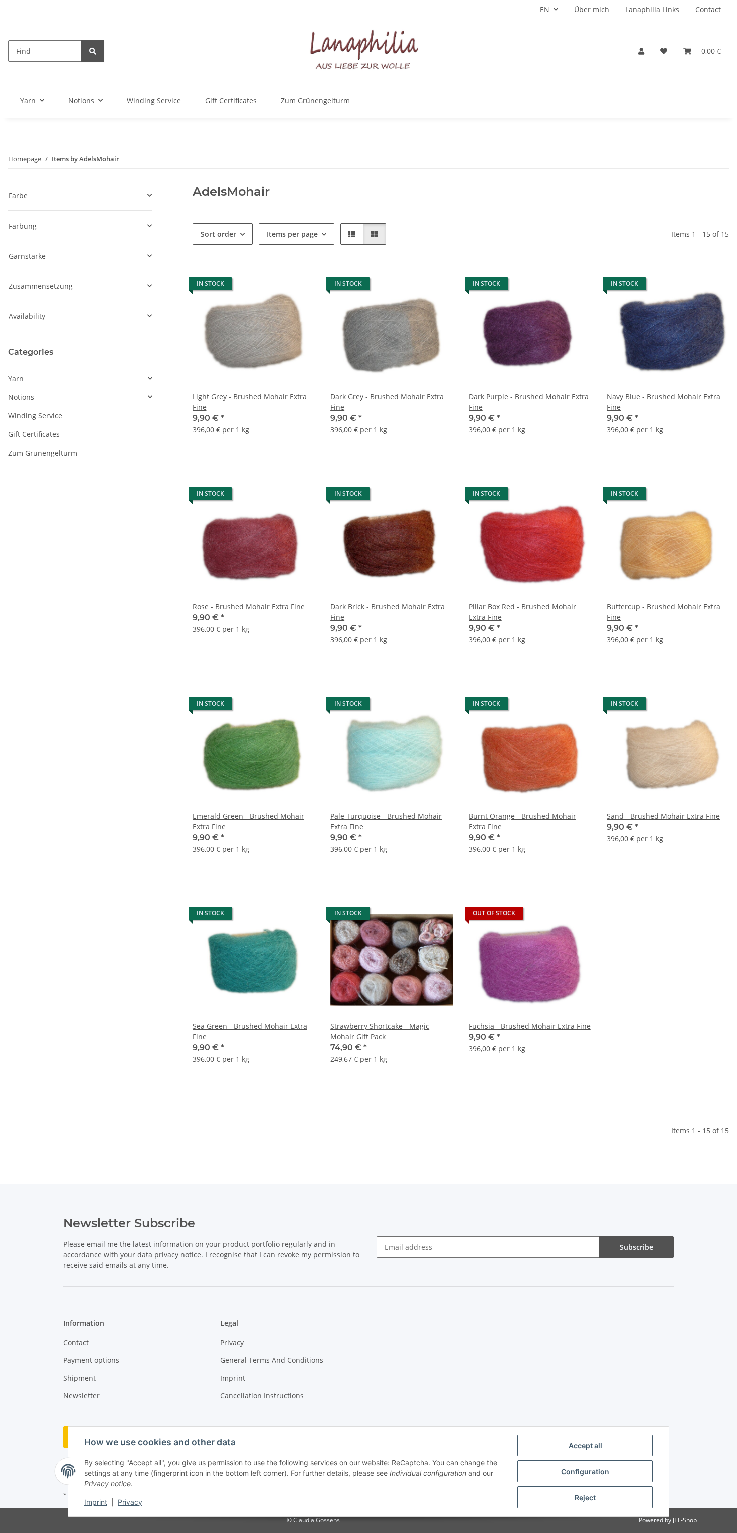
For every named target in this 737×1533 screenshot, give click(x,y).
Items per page (292, 234)
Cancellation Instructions (262, 1395)
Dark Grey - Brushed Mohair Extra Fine (387, 402)
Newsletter (81, 1395)
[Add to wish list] (297, 286)
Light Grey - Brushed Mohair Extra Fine (250, 402)
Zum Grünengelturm (42, 453)
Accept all (585, 1445)
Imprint (95, 1502)
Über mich (591, 9)
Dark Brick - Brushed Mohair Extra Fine (387, 612)
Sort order (218, 234)
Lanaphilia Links (652, 9)
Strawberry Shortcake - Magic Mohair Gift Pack (379, 1031)
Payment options (91, 1360)
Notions (21, 397)
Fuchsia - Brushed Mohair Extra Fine (530, 1026)
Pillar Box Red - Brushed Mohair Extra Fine (522, 612)
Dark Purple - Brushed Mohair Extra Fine (529, 402)
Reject (585, 1497)
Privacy (130, 1502)
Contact (708, 9)
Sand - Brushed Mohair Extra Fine (663, 816)
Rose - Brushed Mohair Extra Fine (249, 606)
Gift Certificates (34, 434)
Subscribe (636, 1247)
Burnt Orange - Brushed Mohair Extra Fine (522, 821)
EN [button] (544, 9)
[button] (641, 51)
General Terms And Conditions (271, 1360)
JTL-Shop (685, 1520)
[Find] (92, 51)
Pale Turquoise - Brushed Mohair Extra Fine (386, 821)
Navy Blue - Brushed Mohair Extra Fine (663, 402)
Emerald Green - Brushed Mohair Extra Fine (248, 821)
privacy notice (177, 1254)
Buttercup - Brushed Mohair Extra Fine (663, 612)
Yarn (16, 378)
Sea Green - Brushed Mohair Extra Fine (250, 1031)
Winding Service (35, 415)
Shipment (79, 1378)
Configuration (585, 1471)
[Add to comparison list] (271, 286)
